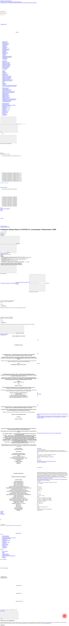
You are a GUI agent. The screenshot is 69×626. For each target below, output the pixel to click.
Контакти (35, 2)
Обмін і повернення (14, 2)
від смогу (52, 416)
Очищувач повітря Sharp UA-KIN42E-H (22, 282)
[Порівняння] (8, 139)
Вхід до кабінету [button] (5, 551)
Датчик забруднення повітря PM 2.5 (43, 479)
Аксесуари (4, 115)
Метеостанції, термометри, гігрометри (9, 105)
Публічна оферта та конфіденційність (24, 2)
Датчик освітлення (46, 480)
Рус (3, 133)
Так (37, 353)
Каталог (1, 2)
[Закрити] (8, 269)
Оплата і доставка (8, 2)
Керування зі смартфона (41, 461)
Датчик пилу (52, 479)
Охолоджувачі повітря (6, 107)
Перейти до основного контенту (6, 0)
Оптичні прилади (5, 111)
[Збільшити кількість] (37, 287)
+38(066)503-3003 (3, 24)
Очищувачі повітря (5, 103)
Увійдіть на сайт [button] (3, 253)
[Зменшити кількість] (37, 278)
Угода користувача (47, 623)
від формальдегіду (58, 416)
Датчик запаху (57, 479)
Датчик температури (63, 479)
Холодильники (5, 114)
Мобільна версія (18, 533)
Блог (4, 2)
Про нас (32, 2)
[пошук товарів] (8, 120)
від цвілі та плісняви (40, 416)
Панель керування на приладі (51, 461)
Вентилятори (4, 106)
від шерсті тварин (48, 416)
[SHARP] (3, 187)
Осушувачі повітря (5, 104)
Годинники (4, 110)
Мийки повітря (5, 112)
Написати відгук (3, 233)
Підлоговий (39, 448)
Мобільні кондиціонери (6, 538)
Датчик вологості (40, 480)
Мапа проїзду (2, 610)
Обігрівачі (4, 108)
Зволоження (39, 393)
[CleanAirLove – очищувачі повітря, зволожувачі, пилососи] (5, 523)
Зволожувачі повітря (5, 109)
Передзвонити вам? (4, 577)
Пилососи (4, 113)
